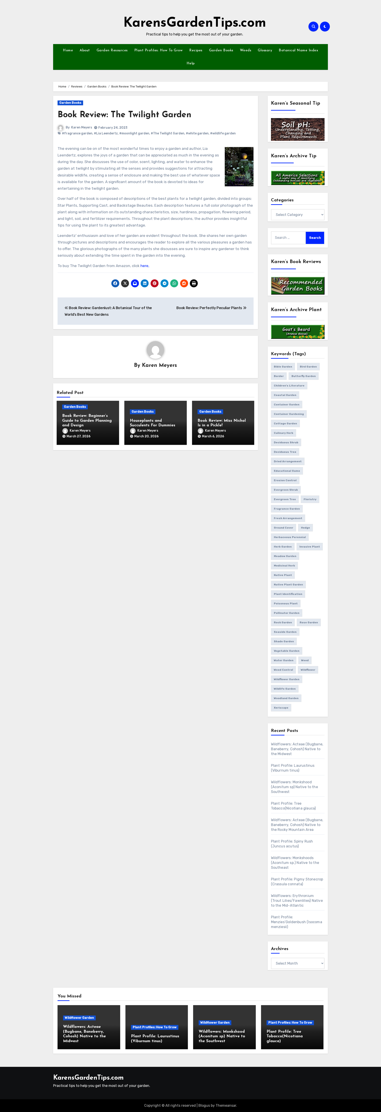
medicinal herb (284, 565)
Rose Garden (309, 622)
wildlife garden (285, 688)
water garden (283, 660)
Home (68, 50)
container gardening (289, 414)
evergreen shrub (286, 489)
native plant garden (288, 584)
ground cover (283, 527)
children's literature (289, 385)
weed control (283, 669)
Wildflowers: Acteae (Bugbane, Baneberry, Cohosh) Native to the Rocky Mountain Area (297, 825)
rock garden (283, 622)
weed (305, 660)
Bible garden (283, 366)
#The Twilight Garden (167, 133)
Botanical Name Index (298, 50)
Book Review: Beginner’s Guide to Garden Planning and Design (87, 420)
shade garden (284, 641)
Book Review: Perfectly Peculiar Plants (209, 308)
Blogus (204, 1105)
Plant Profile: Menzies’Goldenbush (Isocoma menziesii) (296, 922)
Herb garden (283, 546)
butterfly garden (303, 376)
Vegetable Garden (286, 650)
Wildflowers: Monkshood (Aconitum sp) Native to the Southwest (294, 787)
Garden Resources (112, 50)
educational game (287, 470)
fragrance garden (287, 508)
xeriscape (281, 707)
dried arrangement (288, 461)
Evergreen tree (285, 499)
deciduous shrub (286, 442)
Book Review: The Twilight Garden (124, 115)
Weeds (245, 50)
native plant (283, 575)
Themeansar (226, 1105)
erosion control (285, 480)
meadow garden (285, 556)
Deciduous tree (285, 451)
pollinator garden (286, 612)
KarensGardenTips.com (194, 23)
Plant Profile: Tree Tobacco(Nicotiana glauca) (285, 1036)
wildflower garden (286, 679)
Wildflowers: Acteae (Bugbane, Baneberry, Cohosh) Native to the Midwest (297, 749)
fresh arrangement (288, 518)
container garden (286, 404)
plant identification (288, 594)
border (279, 376)
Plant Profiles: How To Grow (158, 50)
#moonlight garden (134, 133)
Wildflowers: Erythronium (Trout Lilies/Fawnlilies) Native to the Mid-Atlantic (297, 901)
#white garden (197, 133)
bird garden (308, 366)
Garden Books (221, 50)
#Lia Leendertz (106, 133)
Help (191, 63)
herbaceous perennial (290, 537)
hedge (305, 527)
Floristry (310, 499)
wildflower (308, 669)
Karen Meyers (81, 127)
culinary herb (283, 432)
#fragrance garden (77, 133)
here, (144, 266)
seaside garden (285, 631)
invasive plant (309, 546)
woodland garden (286, 698)
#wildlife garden (223, 133)
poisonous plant (286, 603)
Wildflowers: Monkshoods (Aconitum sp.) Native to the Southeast (295, 863)
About (85, 50)
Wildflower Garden (79, 1018)
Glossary (265, 50)
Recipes (195, 50)
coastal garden (285, 395)
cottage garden (285, 423)
